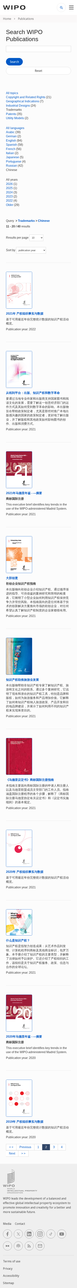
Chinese (44, 220)
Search (14, 62)
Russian (11, 165)
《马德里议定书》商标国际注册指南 (30, 779)
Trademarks (26, 220)
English (11, 140)
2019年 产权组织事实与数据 (24, 1121)
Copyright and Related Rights (25, 97)
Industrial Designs (18, 105)
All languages (15, 128)
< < (11, 1147)
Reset (38, 71)
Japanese (12, 157)
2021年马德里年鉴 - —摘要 (24, 493)
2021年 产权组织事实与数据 (24, 313)
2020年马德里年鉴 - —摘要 (24, 1036)
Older (9, 204)
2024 (9, 192)
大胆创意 (12, 578)
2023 (9, 196)
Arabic (10, 132)
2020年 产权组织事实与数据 (24, 871)
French (10, 149)
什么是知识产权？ (18, 940)
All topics (12, 93)
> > (23, 1153)
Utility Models (15, 118)
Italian (10, 153)
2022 (9, 200)
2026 (9, 184)
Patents (11, 114)
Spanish (11, 144)
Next (12, 1153)
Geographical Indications (22, 101)
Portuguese (13, 161)
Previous (25, 1147)
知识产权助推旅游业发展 (22, 679)
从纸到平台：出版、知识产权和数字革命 (33, 392)
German (11, 136)
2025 (9, 188)
